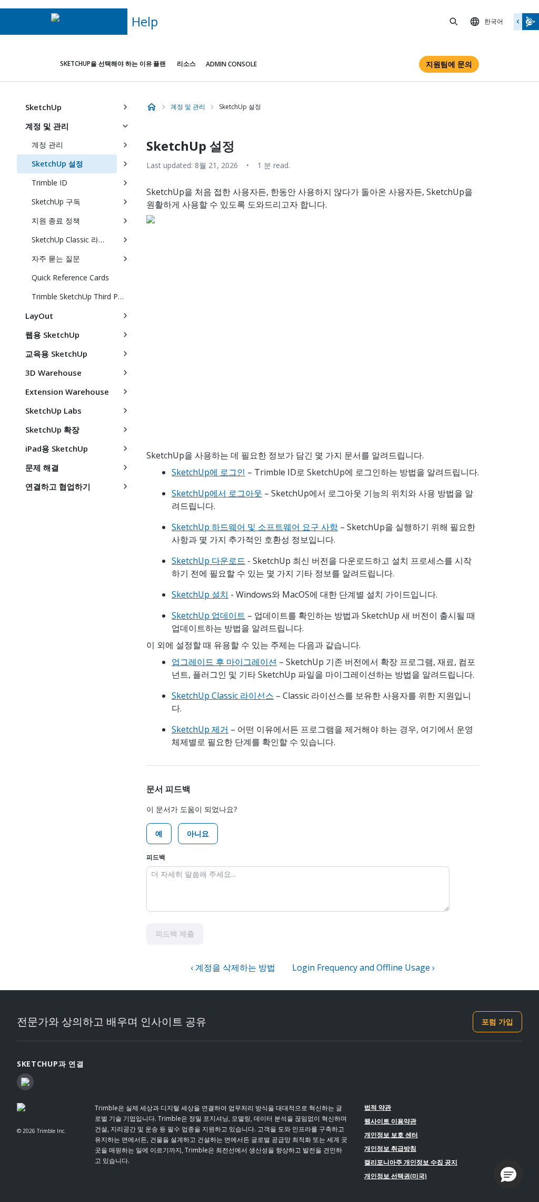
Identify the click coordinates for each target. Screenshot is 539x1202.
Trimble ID (49, 183)
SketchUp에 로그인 (208, 472)
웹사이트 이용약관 (390, 1121)
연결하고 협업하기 (58, 486)
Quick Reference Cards (70, 277)
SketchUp (43, 107)
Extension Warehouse (67, 391)
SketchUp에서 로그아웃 (217, 493)
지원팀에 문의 (449, 64)
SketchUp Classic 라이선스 (223, 695)
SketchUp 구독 (56, 202)
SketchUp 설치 (200, 594)
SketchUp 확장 (52, 429)
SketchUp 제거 (200, 729)
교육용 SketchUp (56, 353)
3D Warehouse (53, 372)
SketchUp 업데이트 (208, 615)
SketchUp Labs (53, 410)
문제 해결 (42, 467)
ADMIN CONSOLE (231, 64)
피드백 (155, 857)
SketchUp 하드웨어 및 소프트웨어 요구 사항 (255, 527)
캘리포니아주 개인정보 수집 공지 (410, 1162)
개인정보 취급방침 (390, 1148)
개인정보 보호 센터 (391, 1134)
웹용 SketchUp (52, 334)
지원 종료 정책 (56, 221)
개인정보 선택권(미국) (395, 1175)
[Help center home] (151, 107)
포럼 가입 (497, 1022)
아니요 (198, 833)
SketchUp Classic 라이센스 (74, 239)
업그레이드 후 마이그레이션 (224, 662)
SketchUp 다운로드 (208, 560)
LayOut (39, 315)
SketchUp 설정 (57, 164)
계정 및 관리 (47, 126)
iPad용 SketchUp (56, 448)
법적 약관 (377, 1107)
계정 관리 (47, 145)
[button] (508, 1174)
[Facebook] (25, 1081)
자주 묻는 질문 (56, 258)
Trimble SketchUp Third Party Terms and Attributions (83, 296)
